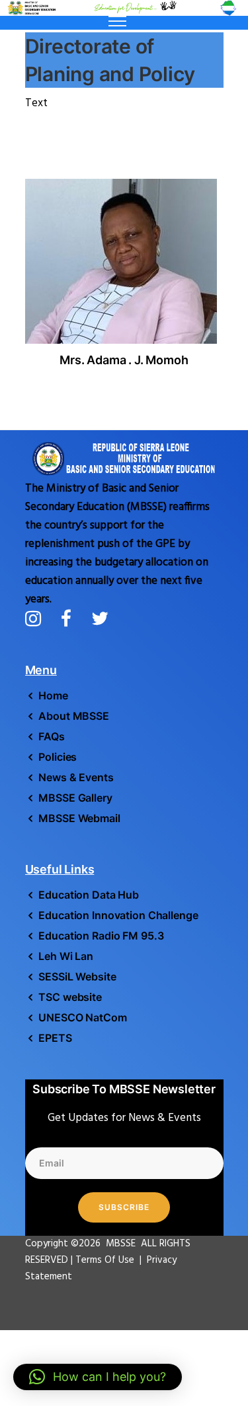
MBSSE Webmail (79, 818)
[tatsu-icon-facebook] (71, 618)
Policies (57, 756)
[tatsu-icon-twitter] (99, 618)
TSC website (70, 997)
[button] (97, 1377)
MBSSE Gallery (75, 797)
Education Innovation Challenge (118, 915)
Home (53, 695)
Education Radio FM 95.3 (100, 935)
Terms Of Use (106, 1260)
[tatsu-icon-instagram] (38, 618)
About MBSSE (73, 715)
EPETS (54, 1037)
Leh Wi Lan (65, 956)
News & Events (75, 777)
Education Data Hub (88, 894)
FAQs (51, 736)
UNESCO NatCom (82, 1017)
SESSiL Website (77, 976)
